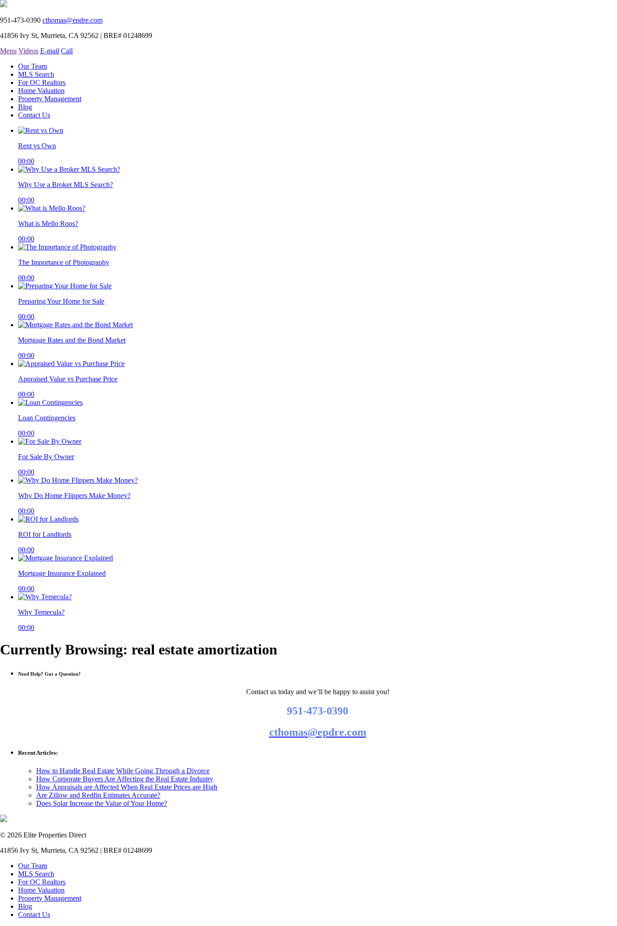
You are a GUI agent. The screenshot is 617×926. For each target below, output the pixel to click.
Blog (25, 107)
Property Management (49, 99)
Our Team (32, 66)
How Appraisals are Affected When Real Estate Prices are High (126, 787)
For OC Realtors (41, 82)
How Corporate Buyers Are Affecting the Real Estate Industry (124, 779)
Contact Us (34, 115)
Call (67, 51)
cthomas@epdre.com (72, 20)
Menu (8, 51)
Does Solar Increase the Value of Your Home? (101, 803)
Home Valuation (41, 90)
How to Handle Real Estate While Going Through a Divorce (123, 771)
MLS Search (36, 74)
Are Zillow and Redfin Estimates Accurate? (98, 795)
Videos (28, 51)
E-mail (49, 51)
